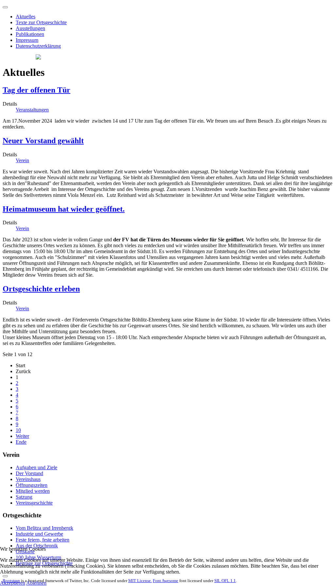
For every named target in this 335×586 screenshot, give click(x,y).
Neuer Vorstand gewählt (43, 140)
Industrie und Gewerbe (39, 534)
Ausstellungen (30, 28)
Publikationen (30, 34)
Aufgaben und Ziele (36, 467)
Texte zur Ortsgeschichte (41, 22)
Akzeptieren (12, 583)
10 (18, 430)
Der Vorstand (29, 473)
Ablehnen (36, 583)
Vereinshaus (28, 479)
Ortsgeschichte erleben (41, 288)
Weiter (22, 436)
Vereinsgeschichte (34, 503)
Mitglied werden (33, 491)
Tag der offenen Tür (36, 90)
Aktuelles (25, 16)
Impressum (27, 40)
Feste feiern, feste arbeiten (42, 540)
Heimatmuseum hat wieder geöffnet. (64, 209)
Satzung (24, 497)
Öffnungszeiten (31, 485)
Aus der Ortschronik (37, 545)
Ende (21, 442)
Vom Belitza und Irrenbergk (44, 528)
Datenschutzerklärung (38, 46)
